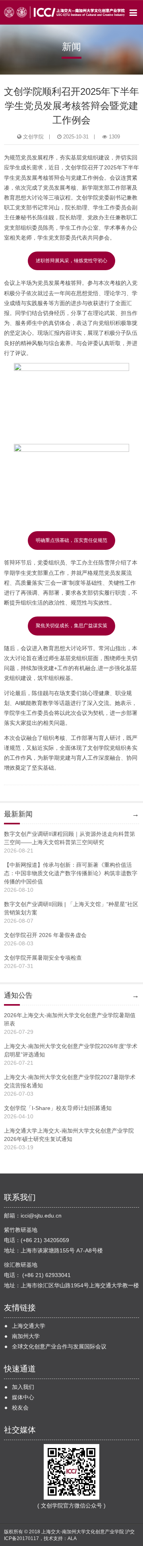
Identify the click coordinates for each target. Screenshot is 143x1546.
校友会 (20, 1407)
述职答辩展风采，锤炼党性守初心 (71, 260)
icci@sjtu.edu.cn (41, 1215)
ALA (72, 1538)
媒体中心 (23, 1397)
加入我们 (23, 1387)
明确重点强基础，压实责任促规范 (71, 540)
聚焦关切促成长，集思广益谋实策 (71, 625)
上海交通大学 (28, 1326)
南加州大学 (26, 1336)
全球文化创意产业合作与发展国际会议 (59, 1346)
